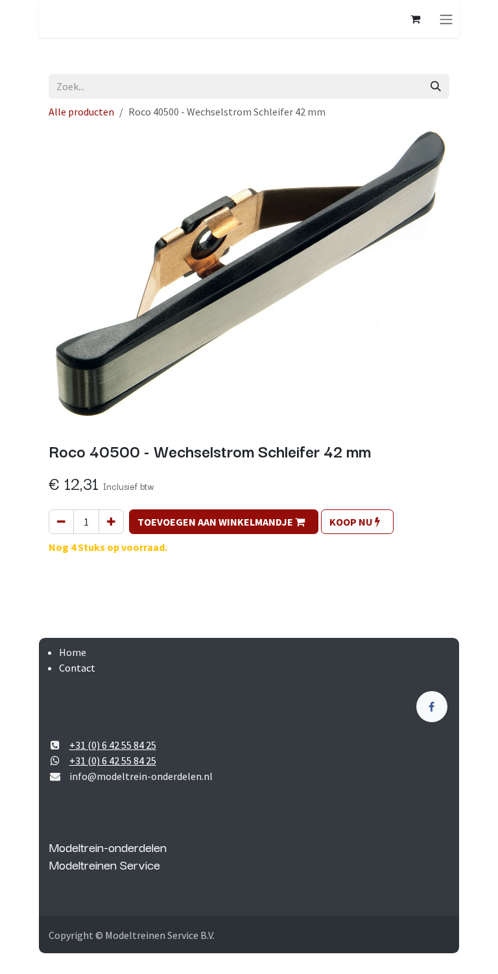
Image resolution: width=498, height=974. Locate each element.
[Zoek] (435, 86)
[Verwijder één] (61, 521)
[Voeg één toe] (111, 521)
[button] (223, 521)
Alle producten (81, 111)
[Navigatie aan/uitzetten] (446, 18)
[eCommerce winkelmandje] (415, 19)
